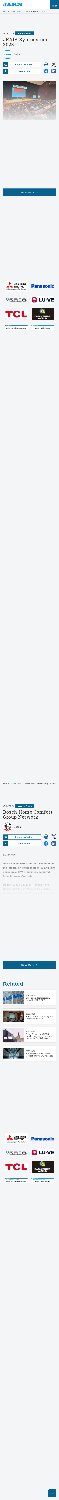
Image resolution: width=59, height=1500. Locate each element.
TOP (5, 11)
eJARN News (16, 11)
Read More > (29, 192)
